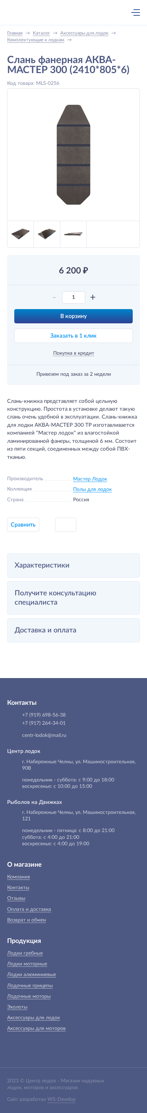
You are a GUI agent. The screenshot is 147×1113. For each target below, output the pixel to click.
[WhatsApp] (81, 13)
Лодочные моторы (29, 996)
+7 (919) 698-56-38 (66, 13)
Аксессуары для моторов (36, 1028)
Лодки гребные (25, 953)
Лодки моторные (27, 963)
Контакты (18, 887)
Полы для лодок (92, 489)
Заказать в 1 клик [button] (73, 336)
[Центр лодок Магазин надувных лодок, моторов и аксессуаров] (19, 12)
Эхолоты (17, 1007)
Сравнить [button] (23, 525)
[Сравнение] (116, 12)
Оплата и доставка (29, 909)
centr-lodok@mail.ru (44, 735)
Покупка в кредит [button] (73, 353)
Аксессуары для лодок (33, 1017)
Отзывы (16, 898)
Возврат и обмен (26, 920)
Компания (18, 876)
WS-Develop (61, 1099)
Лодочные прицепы (30, 985)
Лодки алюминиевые (31, 974)
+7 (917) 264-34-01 (44, 723)
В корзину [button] (73, 316)
